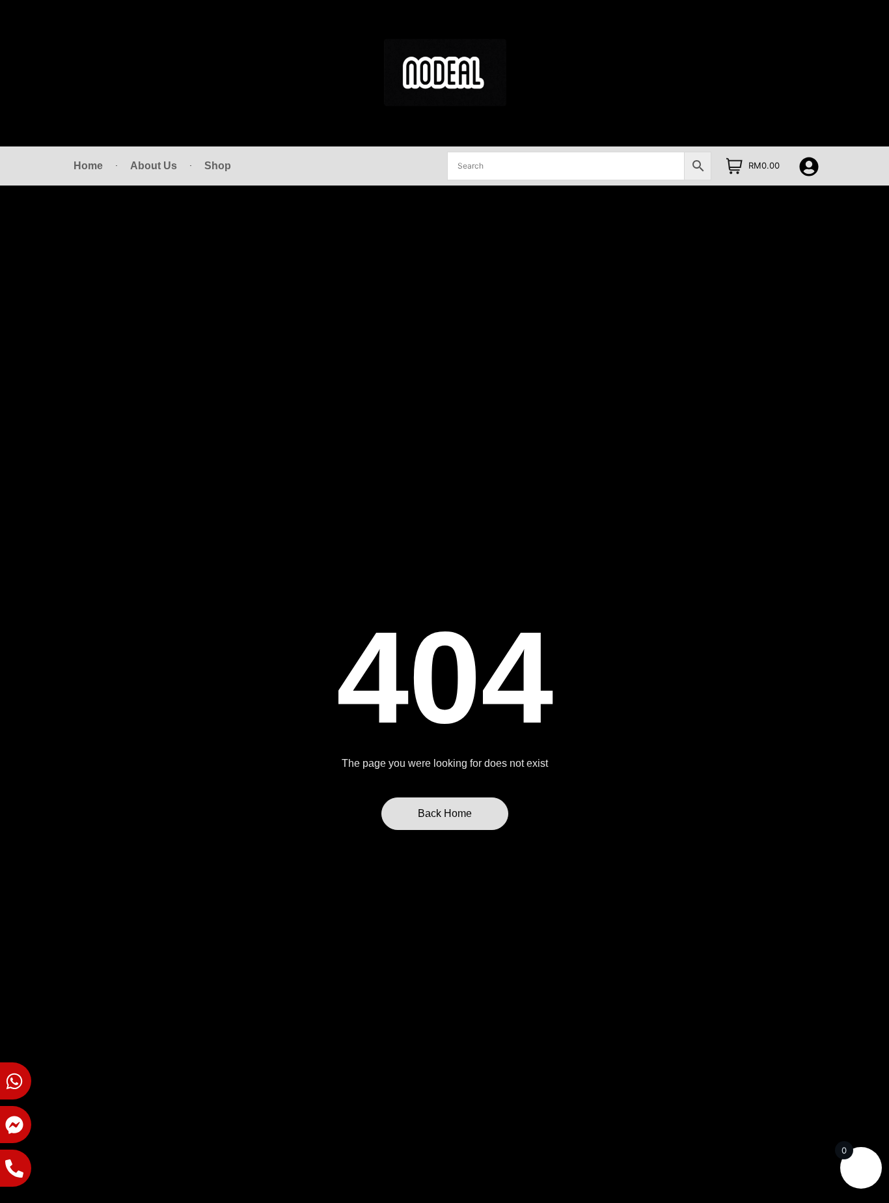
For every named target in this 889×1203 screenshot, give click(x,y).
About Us (153, 165)
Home (88, 165)
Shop (217, 165)
